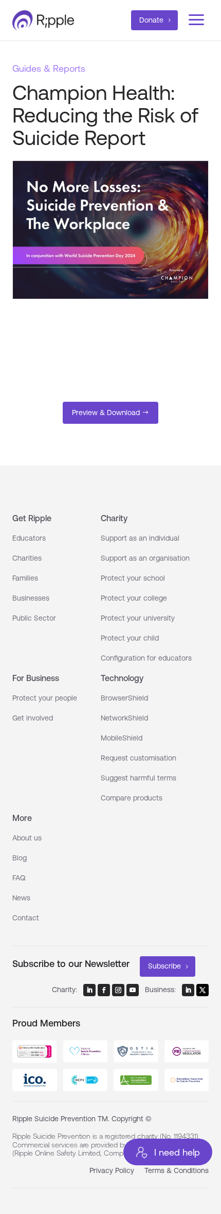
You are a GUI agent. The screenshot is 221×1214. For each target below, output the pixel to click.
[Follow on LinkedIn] (89, 990)
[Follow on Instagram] (118, 990)
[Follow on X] (202, 990)
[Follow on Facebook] (104, 990)
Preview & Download (106, 412)
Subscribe (164, 966)
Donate (151, 20)
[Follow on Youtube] (132, 990)
